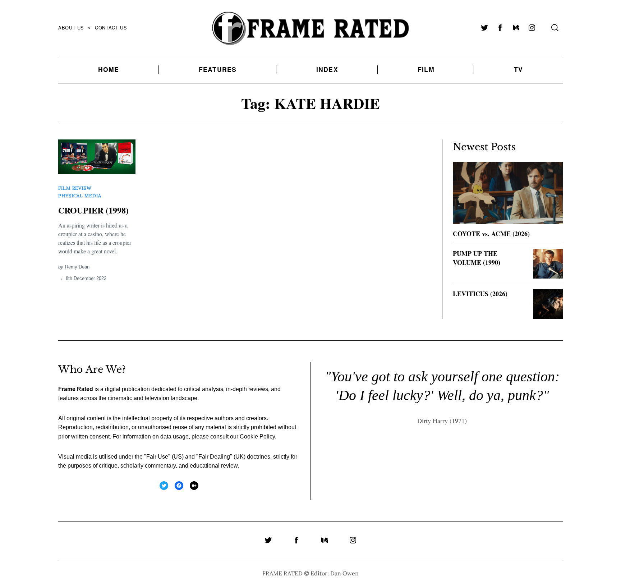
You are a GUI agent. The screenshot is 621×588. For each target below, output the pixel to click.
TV (518, 69)
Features (218, 69)
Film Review (75, 188)
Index (327, 69)
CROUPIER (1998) (93, 210)
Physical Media (79, 196)
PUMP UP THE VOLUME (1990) (476, 258)
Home (108, 69)
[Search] (555, 28)
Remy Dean (77, 267)
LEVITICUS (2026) (480, 293)
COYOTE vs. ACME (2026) (491, 233)
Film (426, 69)
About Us (71, 27)
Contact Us (111, 27)
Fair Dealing (214, 457)
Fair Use (157, 457)
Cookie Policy (257, 436)
